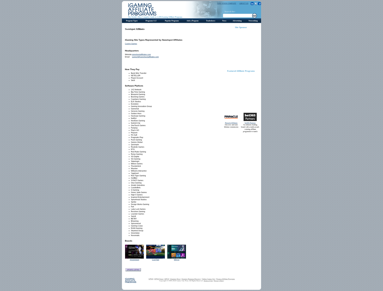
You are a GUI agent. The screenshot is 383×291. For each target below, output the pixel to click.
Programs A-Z (151, 21)
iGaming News (175, 279)
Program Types (132, 21)
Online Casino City (208, 279)
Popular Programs (172, 21)
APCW (166, 279)
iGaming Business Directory (191, 279)
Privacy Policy (219, 281)
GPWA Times (158, 279)
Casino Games (131, 44)
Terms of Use (208, 281)
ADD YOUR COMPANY (226, 3)
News (224, 21)
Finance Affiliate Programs (225, 279)
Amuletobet (134, 260)
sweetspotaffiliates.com (141, 54)
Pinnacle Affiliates (231, 123)
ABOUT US (243, 3)
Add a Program (193, 21)
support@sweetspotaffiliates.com (145, 57)
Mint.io (176, 260)
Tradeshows (210, 21)
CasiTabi (155, 260)
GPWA (151, 279)
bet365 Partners (250, 123)
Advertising (237, 21)
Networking (253, 21)
